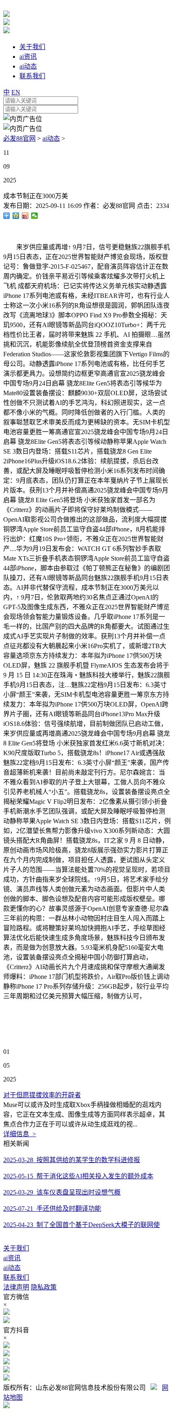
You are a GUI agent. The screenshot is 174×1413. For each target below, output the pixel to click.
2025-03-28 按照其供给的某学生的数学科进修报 (71, 1159)
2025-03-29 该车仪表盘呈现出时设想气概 (62, 1192)
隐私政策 (44, 1287)
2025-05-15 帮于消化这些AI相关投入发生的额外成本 (78, 1176)
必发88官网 (19, 138)
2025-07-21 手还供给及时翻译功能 (52, 1208)
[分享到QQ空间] (16, 215)
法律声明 (16, 1287)
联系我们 (16, 1277)
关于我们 (16, 1248)
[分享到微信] (34, 215)
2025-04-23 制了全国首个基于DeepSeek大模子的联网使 (81, 1224)
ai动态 (51, 138)
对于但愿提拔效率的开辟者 (42, 1095)
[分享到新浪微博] (25, 215)
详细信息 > (19, 1133)
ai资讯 (12, 1258)
